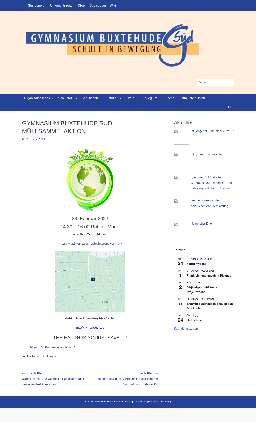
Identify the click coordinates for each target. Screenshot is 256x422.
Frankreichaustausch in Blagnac (209, 275)
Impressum (141, 401)
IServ (82, 5)
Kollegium (150, 98)
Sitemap (129, 401)
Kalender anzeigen (186, 328)
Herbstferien (195, 320)
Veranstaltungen (46, 356)
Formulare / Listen (192, 98)
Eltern (130, 98)
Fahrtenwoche (196, 264)
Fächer (170, 98)
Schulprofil (65, 98)
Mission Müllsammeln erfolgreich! (52, 347)
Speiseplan (98, 5)
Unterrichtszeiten (62, 5)
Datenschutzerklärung (159, 401)
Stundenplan (37, 5)
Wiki (113, 5)
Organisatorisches (37, 98)
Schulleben (90, 98)
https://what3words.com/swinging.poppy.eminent (90, 243)
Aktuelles (31, 356)
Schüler (111, 98)
